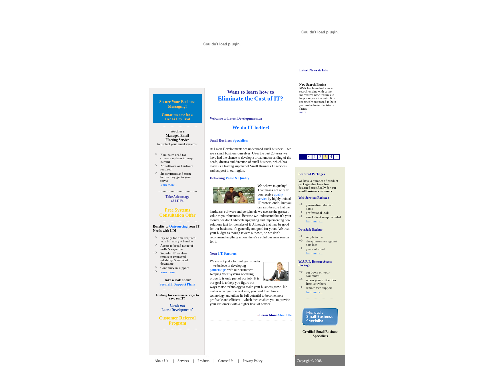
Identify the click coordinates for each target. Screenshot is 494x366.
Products (204, 361)
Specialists (240, 140)
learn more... (168, 184)
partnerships (218, 270)
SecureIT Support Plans (177, 284)
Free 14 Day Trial (177, 119)
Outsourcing (178, 226)
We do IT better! (250, 127)
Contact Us (226, 361)
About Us (162, 361)
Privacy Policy (252, 361)
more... (304, 112)
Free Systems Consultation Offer (177, 213)
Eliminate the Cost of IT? (250, 98)
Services (183, 361)
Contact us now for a (177, 115)
